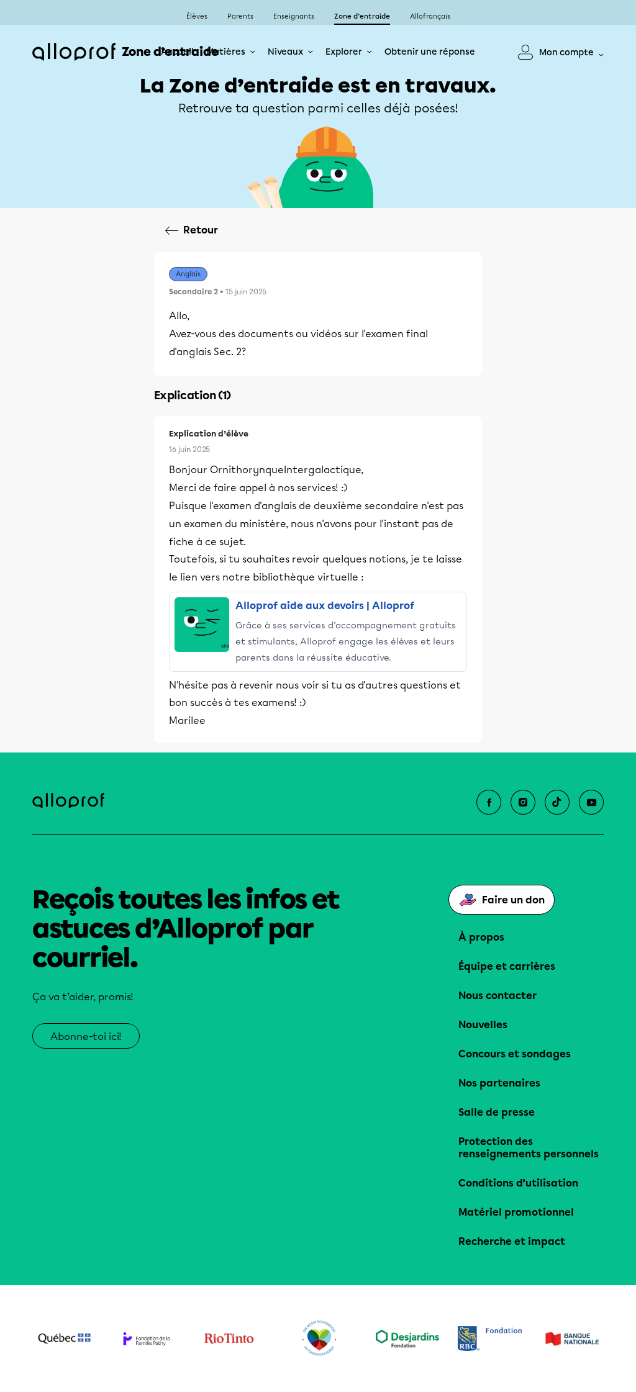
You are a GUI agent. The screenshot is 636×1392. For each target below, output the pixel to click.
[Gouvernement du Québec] (64, 1338)
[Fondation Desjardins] (408, 1339)
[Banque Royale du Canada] (490, 1338)
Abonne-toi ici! (86, 1036)
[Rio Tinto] (229, 1339)
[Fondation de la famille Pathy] (147, 1339)
